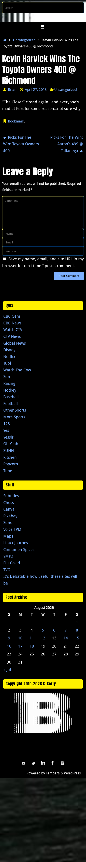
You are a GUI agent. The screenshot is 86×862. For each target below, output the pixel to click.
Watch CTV (12, 329)
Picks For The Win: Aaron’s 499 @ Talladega (66, 144)
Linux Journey (15, 542)
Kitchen (10, 457)
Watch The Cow (17, 370)
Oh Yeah (10, 443)
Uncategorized (24, 40)
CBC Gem (11, 316)
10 (20, 638)
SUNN (8, 450)
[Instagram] (62, 763)
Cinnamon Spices (18, 549)
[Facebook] (52, 763)
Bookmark (16, 121)
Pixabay (10, 515)
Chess (8, 502)
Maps (8, 536)
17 (20, 646)
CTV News (12, 336)
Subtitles (11, 495)
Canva (9, 509)
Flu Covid (11, 562)
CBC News (12, 323)
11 (32, 638)
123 (6, 423)
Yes (6, 430)
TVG (6, 569)
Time (7, 470)
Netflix (9, 356)
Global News (14, 343)
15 (77, 638)
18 (32, 646)
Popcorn (10, 463)
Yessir (8, 437)
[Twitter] (33, 763)
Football (10, 403)
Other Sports (14, 410)
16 (9, 646)
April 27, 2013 (36, 89)
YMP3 (8, 556)
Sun (6, 376)
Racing (9, 383)
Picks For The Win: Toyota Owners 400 (21, 144)
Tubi (7, 363)
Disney (9, 349)
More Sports (14, 416)
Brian (12, 89)
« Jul (7, 669)
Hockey (9, 390)
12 (43, 638)
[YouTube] (23, 763)
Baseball (11, 396)
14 (66, 638)
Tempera (53, 773)
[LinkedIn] (43, 763)
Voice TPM (12, 529)
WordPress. (73, 773)
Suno (7, 522)
